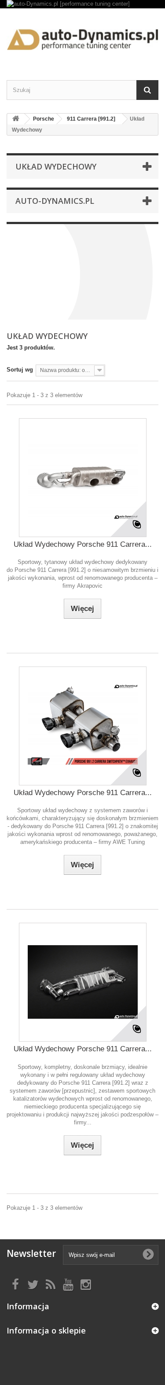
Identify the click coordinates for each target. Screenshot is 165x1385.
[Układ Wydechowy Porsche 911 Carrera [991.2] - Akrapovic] (82, 478)
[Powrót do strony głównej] (15, 119)
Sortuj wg (20, 369)
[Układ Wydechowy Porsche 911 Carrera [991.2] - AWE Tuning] (82, 726)
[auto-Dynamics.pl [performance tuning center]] (82, 4)
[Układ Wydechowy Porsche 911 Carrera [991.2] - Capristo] (82, 982)
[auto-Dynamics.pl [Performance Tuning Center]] (82, 36)
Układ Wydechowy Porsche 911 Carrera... (83, 544)
